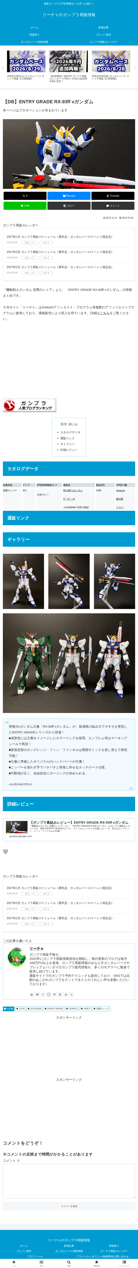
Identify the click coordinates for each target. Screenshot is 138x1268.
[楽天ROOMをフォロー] (60, 994)
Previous (2, 67)
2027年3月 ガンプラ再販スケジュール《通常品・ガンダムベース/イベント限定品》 (60, 251)
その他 (10, 1008)
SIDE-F (87, 1008)
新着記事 (69, 1245)
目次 (64, 424)
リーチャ (36, 948)
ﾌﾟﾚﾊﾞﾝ (120, 507)
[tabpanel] (26, 66)
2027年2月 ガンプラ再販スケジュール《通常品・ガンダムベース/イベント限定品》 (60, 267)
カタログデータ (70, 432)
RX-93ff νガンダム (72, 490)
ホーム (24, 1245)
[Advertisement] (69, 1045)
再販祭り (114, 1245)
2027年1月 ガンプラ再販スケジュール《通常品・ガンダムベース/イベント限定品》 (60, 236)
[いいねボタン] (5, 851)
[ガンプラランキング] (29, 405)
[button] (68, 206)
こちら (105, 313)
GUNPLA (73, 1008)
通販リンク (67, 438)
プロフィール (35, 1256)
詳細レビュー (69, 449)
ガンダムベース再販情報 (69, 1251)
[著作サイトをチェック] (31, 994)
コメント (11, 1160)
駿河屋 (119, 499)
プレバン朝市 (23, 1251)
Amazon (120, 490)
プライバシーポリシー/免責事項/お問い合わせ (103, 1256)
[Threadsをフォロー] (43, 994)
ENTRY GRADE (55, 1008)
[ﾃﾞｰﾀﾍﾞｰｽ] (69, 499)
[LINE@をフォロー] (54, 994)
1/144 (22, 1008)
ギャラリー (67, 444)
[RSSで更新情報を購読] (71, 994)
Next (135, 67)
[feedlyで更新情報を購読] (65, 994)
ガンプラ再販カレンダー (114, 1251)
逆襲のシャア (102, 1008)
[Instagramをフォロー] (48, 994)
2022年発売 (36, 1008)
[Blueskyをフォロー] (37, 994)
